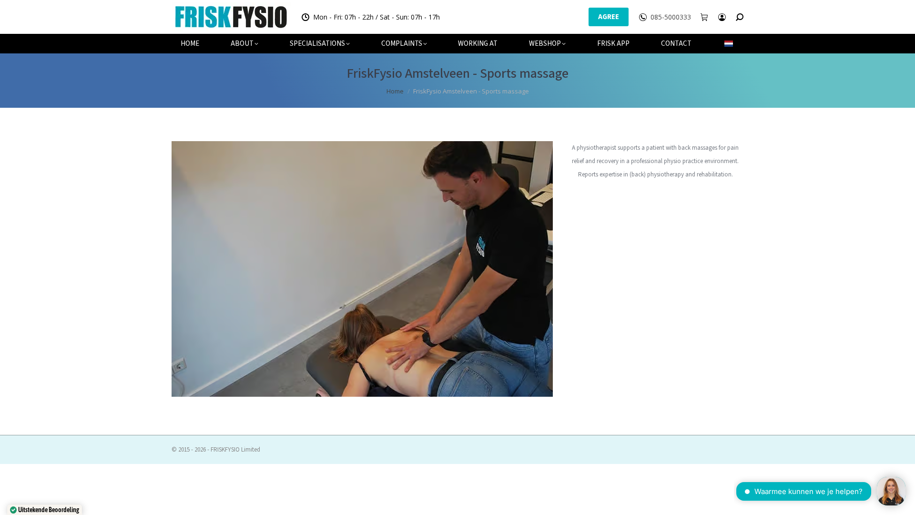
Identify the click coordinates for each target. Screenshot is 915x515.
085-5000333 (671, 17)
